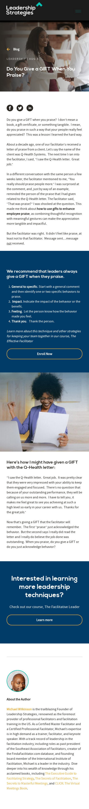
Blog (16, 49)
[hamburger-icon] (78, 11)
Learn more (44, 620)
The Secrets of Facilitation (53, 778)
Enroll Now (44, 354)
